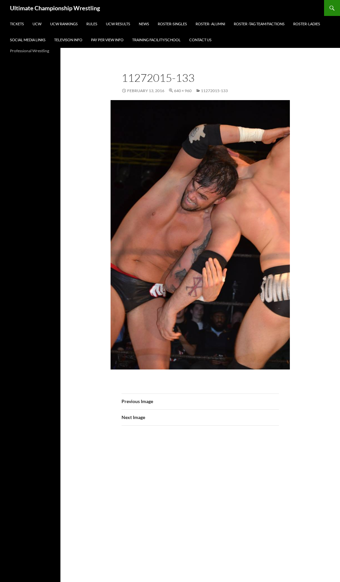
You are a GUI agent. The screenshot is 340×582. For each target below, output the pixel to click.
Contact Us (200, 40)
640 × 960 (183, 90)
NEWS (144, 24)
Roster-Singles (172, 24)
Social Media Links (27, 40)
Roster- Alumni (210, 24)
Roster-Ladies (306, 24)
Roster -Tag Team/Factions (259, 24)
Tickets (17, 24)
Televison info (68, 40)
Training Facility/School (156, 40)
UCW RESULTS (118, 24)
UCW (37, 24)
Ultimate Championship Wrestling (55, 8)
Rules (91, 24)
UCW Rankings (64, 24)
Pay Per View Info (107, 40)
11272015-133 (214, 90)
